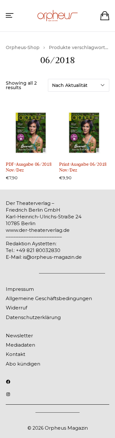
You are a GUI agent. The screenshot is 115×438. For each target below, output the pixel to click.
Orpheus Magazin (66, 428)
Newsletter (19, 336)
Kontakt (15, 354)
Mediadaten (20, 345)
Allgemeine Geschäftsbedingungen (49, 298)
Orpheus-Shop (23, 47)
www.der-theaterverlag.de (38, 230)
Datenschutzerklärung (33, 317)
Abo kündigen (23, 364)
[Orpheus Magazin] (57, 15)
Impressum (20, 289)
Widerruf (16, 308)
